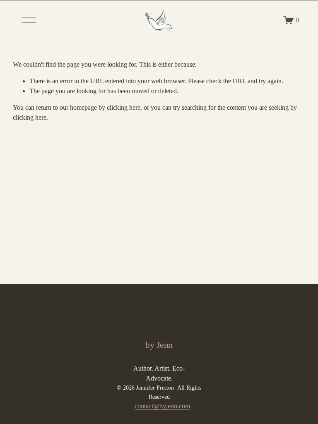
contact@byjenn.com (162, 406)
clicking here (123, 107)
